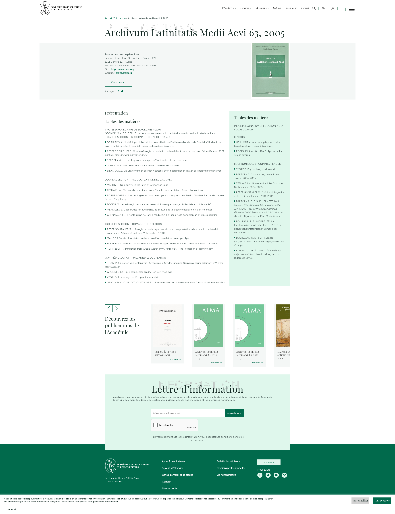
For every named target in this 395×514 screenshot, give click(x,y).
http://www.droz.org (122, 69)
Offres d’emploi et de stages (177, 474)
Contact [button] (305, 8)
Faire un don (269, 462)
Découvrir (174, 359)
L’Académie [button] (228, 8)
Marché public (170, 488)
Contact (166, 481)
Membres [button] (245, 8)
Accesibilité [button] (322, 8)
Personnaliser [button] (360, 500)
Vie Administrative (226, 474)
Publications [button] (261, 8)
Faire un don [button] (291, 8)
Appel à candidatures (173, 461)
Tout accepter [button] (382, 500)
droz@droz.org (124, 72)
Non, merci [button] (11, 509)
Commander (118, 82)
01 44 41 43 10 (113, 481)
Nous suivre (263, 470)
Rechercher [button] (313, 8)
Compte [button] (332, 8)
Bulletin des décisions (228, 461)
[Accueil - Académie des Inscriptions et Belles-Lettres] (127, 466)
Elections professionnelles (231, 468)
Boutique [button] (276, 8)
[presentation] (109, 308)
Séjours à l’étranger (172, 468)
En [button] (342, 8)
